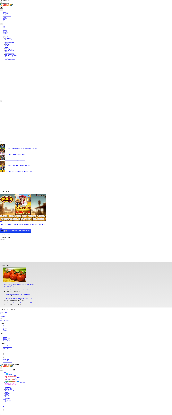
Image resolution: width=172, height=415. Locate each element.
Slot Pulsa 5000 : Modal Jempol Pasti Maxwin (15, 154)
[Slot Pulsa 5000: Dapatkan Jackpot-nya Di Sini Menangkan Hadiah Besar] (3, 148)
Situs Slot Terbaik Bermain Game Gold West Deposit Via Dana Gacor (23, 224)
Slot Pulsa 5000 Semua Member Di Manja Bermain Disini (18, 165)
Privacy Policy (6, 348)
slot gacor (5, 335)
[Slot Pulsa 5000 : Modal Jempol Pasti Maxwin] (3, 154)
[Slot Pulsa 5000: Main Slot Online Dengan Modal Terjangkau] (3, 171)
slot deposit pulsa (6, 338)
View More (3, 239)
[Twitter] (3, 352)
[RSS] (3, 357)
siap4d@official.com (4, 320)
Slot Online (5, 326)
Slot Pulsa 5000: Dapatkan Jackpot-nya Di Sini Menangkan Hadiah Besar (21, 148)
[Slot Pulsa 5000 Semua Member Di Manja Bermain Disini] (3, 165)
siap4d (1, 313)
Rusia (4, 19)
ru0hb (1, 228)
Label (4, 386)
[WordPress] (3, 354)
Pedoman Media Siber (7, 347)
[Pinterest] (3, 353)
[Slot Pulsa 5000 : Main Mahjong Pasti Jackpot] (3, 160)
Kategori (4, 372)
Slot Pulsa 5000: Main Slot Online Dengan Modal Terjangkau (19, 171)
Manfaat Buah (6, 12)
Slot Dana (2, 221)
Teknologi (5, 330)
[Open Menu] (1, 9)
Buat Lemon (8, 396)
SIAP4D (2, 315)
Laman (4, 399)
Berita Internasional (7, 16)
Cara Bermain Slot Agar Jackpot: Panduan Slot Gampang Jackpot (18, 298)
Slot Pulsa (5, 325)
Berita (4, 329)
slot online (5, 337)
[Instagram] (3, 356)
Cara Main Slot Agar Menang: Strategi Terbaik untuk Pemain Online (18, 302)
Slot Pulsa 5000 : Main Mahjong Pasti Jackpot (15, 160)
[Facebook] (3, 350)
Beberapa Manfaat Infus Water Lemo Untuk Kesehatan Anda (17, 294)
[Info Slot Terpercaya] (6, 5)
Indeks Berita (5, 345)
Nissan (4, 17)
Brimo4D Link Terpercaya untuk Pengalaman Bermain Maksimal (18, 289)
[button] (1, 7)
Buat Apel (7, 398)
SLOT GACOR (3, 312)
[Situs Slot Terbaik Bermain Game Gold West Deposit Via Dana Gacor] (23, 220)
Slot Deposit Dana (6, 340)
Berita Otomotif (6, 13)
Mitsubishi (5, 18)
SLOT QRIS (3, 316)
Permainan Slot (6, 339)
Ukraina (4, 20)
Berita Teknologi (6, 14)
